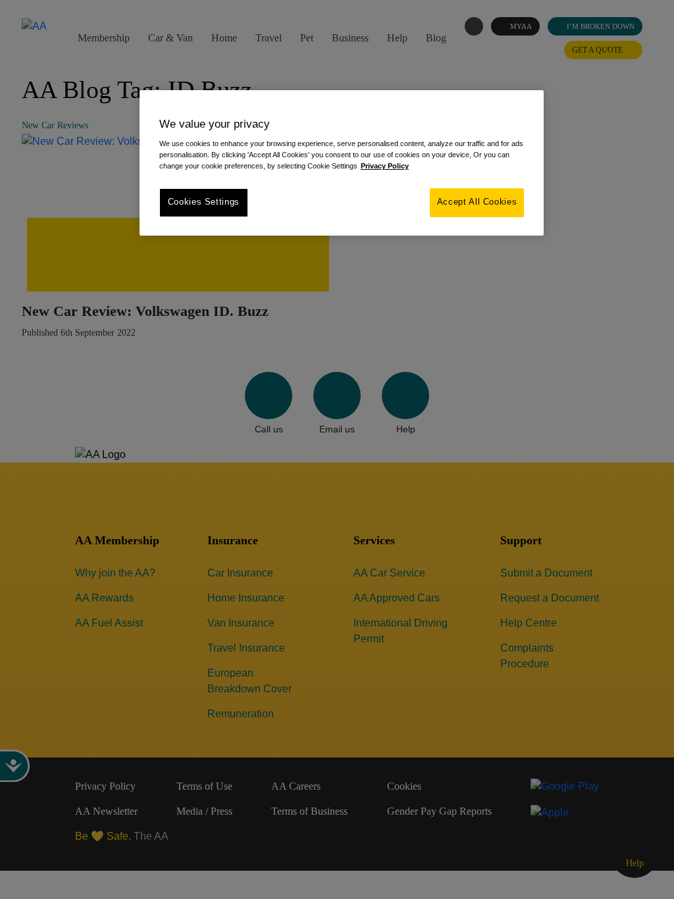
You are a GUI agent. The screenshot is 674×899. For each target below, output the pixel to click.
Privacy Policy (385, 166)
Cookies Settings (204, 202)
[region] (342, 163)
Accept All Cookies (477, 202)
